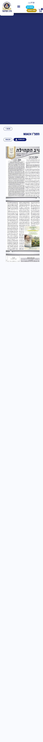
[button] (18, 6)
